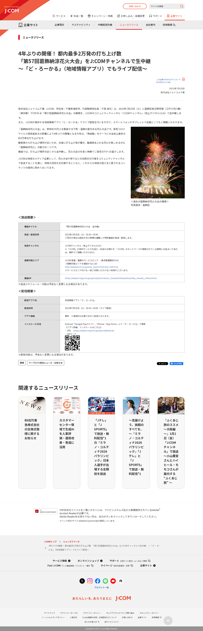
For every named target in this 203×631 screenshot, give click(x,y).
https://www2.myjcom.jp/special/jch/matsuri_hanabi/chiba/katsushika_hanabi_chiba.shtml (111, 278)
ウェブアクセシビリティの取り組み (120, 613)
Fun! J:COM (69, 565)
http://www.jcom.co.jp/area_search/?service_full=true (91, 266)
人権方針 (73, 617)
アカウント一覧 (101, 587)
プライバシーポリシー (92, 613)
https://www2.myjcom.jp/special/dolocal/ (93, 330)
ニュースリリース (129, 24)
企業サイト (146, 565)
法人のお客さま (90, 621)
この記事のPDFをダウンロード (168, 80)
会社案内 (150, 24)
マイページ (115, 565)
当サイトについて (111, 621)
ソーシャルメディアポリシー (53, 617)
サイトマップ (49, 613)
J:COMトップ (50, 541)
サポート (128, 560)
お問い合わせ (135, 6)
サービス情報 (60, 560)
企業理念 (59, 24)
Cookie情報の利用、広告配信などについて (99, 617)
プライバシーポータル (69, 613)
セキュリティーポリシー (149, 613)
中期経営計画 (105, 24)
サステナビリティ (81, 24)
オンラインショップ (88, 560)
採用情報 (167, 24)
